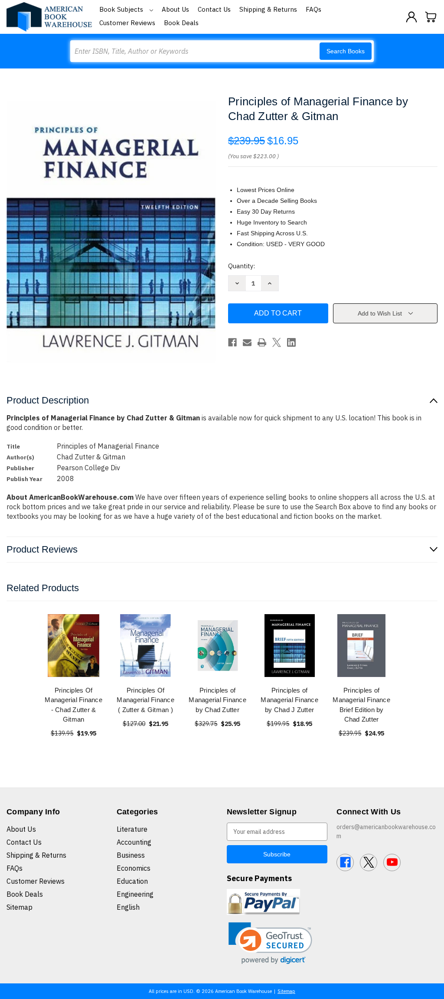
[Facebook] (232, 342)
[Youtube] (392, 862)
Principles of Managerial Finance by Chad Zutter (217, 700)
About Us (175, 9)
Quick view (74, 645)
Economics (133, 868)
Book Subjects (122, 9)
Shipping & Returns (268, 9)
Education (132, 881)
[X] (276, 342)
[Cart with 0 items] (430, 16)
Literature (132, 829)
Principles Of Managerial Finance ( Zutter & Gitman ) (145, 700)
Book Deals (181, 23)
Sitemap (20, 907)
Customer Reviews (127, 23)
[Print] (262, 342)
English (128, 907)
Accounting (134, 842)
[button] (270, 943)
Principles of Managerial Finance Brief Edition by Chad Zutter (361, 705)
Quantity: (241, 266)
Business (131, 855)
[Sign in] (411, 16)
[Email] (247, 342)
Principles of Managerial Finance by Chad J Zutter (289, 700)
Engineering (135, 894)
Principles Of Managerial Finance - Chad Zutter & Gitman (73, 705)
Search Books (345, 51)
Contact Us (214, 9)
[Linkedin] (291, 342)
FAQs (313, 9)
